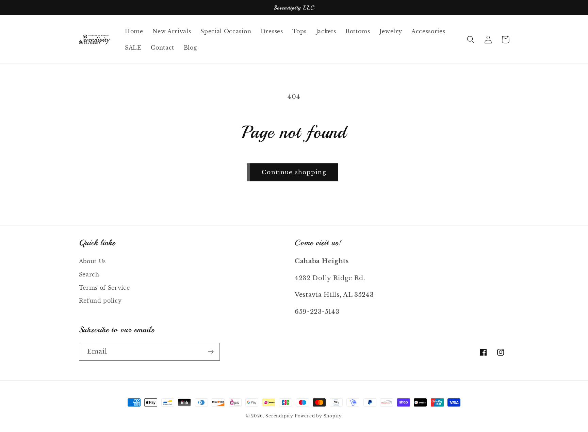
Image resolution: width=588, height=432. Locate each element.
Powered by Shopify (318, 416)
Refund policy (100, 300)
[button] (471, 39)
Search (89, 274)
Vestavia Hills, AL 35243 (334, 295)
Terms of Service (104, 287)
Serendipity (280, 416)
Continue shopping (294, 172)
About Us (92, 261)
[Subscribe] (210, 352)
